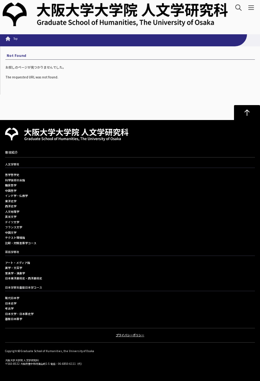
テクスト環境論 (15, 238)
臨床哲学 (10, 185)
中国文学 (10, 233)
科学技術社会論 (15, 180)
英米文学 (10, 217)
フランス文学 (13, 227)
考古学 (9, 308)
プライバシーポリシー (130, 335)
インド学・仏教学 (16, 196)
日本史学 (10, 303)
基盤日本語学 (13, 319)
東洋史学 (10, 201)
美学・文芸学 (13, 268)
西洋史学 (10, 206)
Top (15, 38)
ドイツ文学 (12, 222)
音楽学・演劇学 (15, 273)
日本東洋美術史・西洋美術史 (23, 278)
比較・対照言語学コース (20, 243)
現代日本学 (12, 298)
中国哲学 (10, 191)
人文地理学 (12, 212)
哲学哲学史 (12, 175)
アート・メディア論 (17, 263)
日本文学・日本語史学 (19, 314)
